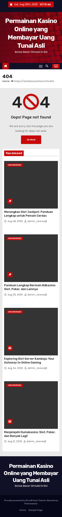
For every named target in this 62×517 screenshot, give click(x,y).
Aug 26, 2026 (16, 294)
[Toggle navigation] (40, 66)
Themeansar (31, 503)
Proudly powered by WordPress (21, 500)
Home (6, 81)
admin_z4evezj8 (37, 221)
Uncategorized (14, 165)
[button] (47, 66)
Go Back (31, 139)
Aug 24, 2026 (16, 368)
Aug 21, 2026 (15, 441)
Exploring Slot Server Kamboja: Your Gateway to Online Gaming (29, 360)
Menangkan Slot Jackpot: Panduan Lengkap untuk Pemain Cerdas (28, 213)
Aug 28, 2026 (16, 221)
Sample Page (35, 510)
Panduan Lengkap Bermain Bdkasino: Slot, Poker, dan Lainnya (30, 287)
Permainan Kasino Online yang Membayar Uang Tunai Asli (31, 473)
